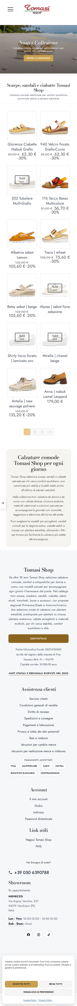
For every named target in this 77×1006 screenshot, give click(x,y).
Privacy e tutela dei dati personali (38, 731)
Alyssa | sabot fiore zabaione (55, 309)
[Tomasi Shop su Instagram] (38, 934)
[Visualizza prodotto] (32, 116)
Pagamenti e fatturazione (38, 725)
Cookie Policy (30, 1000)
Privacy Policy (45, 1000)
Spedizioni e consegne (38, 718)
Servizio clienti (38, 699)
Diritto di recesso (38, 712)
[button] (10, 9)
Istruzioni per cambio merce (38, 744)
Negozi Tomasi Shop (38, 840)
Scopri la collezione (38, 58)
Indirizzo (38, 812)
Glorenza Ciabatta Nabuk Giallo (22, 147)
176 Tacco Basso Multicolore (55, 201)
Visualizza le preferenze (38, 992)
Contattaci (38, 638)
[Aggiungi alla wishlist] (32, 121)
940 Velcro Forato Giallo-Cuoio (54, 147)
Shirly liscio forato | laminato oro (22, 358)
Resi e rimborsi (38, 738)
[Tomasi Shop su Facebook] (28, 934)
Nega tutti (55, 984)
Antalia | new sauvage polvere (22, 403)
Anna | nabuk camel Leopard (55, 394)
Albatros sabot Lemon (22, 255)
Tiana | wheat (54, 252)
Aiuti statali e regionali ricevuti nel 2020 (38, 673)
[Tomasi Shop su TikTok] (49, 934)
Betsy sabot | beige (22, 306)
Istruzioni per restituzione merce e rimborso (39, 751)
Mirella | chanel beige (55, 358)
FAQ (38, 846)
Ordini (39, 806)
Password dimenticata (38, 819)
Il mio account (38, 799)
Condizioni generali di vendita (39, 705)
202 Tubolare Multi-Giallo (22, 201)
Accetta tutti (21, 984)
